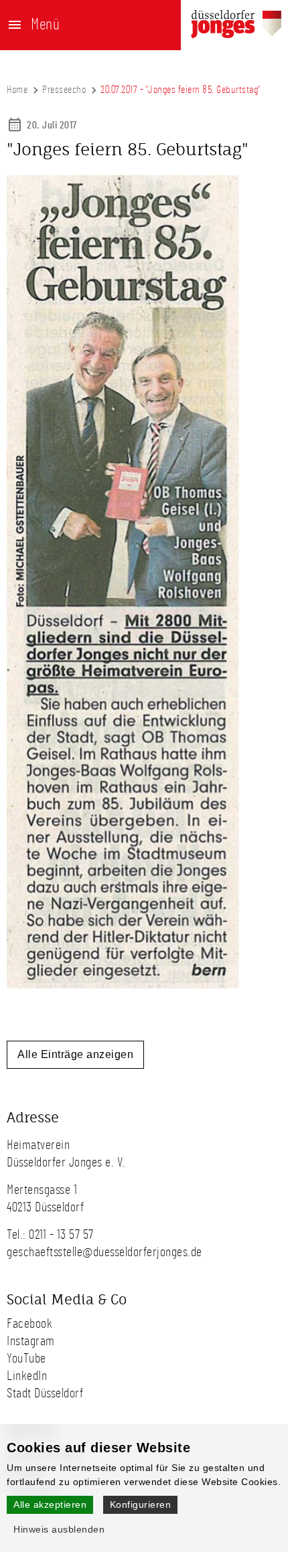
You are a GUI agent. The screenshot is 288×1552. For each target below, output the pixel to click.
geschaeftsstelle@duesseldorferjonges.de (104, 1252)
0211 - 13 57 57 (61, 1234)
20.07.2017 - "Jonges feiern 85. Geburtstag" (180, 89)
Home (17, 89)
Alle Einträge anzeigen (75, 1054)
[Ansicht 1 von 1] (123, 985)
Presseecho (64, 89)
